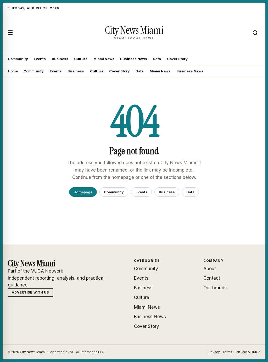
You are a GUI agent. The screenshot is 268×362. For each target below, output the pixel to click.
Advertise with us (30, 292)
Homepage (83, 192)
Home (13, 71)
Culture (80, 59)
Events (40, 59)
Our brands (215, 287)
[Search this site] (255, 33)
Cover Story (177, 59)
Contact (211, 278)
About (209, 268)
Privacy (214, 352)
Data (157, 59)
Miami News (103, 59)
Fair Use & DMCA (247, 352)
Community (18, 59)
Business (60, 59)
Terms (227, 352)
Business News (133, 59)
